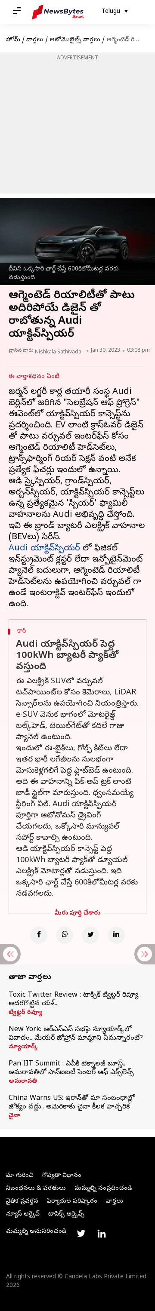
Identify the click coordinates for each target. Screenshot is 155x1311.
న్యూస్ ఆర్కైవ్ (23, 1214)
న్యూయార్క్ (23, 1047)
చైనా (14, 1116)
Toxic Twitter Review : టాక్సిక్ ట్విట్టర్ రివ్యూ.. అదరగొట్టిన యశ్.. (75, 999)
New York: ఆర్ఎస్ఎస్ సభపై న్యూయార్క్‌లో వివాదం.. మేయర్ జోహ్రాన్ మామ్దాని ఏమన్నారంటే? (76, 1034)
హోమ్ (13, 40)
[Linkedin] (116, 935)
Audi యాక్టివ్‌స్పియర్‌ (44, 549)
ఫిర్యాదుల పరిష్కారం (72, 1201)
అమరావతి (23, 1082)
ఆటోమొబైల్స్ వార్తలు (75, 40)
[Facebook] (38, 935)
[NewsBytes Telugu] (58, 12)
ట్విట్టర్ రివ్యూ (25, 1013)
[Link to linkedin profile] (101, 1234)
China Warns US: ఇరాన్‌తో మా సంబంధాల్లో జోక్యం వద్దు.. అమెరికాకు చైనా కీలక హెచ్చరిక (71, 1102)
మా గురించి (20, 1176)
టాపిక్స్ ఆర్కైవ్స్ (66, 1214)
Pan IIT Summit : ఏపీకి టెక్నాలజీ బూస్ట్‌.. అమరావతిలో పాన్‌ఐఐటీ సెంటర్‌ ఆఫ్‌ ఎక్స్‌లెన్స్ (71, 1068)
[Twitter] (90, 935)
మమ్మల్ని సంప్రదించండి (103, 1189)
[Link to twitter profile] (81, 1234)
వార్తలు (34, 40)
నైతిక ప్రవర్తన (22, 1201)
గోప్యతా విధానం (61, 1176)
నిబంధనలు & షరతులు (36, 1189)
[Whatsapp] (64, 935)
